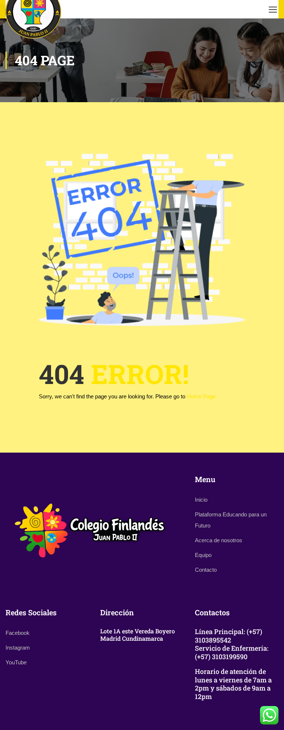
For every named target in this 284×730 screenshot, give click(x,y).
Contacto (206, 570)
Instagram (18, 647)
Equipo (203, 555)
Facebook (18, 633)
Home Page (201, 396)
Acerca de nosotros (218, 540)
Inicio (201, 500)
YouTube (16, 662)
